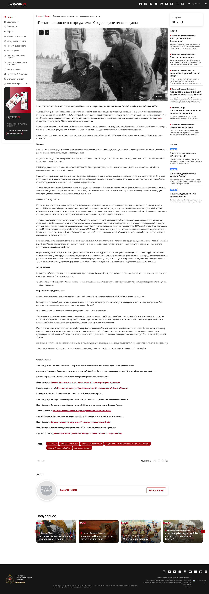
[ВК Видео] (156, 4)
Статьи (47, 16)
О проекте (188, 587)
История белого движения (92, 444)
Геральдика (52, 444)
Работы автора (156, 490)
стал (160, 118)
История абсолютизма (69, 444)
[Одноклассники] (171, 4)
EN (189, 4)
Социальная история (82, 448)
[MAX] (140, 4)
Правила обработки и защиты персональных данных (174, 577)
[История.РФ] (17, 4)
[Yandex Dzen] (177, 4)
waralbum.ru (187, 584)
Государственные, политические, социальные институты (127, 444)
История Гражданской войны (59, 448)
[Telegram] (145, 4)
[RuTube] (161, 4)
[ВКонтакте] (151, 4)
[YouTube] (166, 4)
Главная (39, 16)
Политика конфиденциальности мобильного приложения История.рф (168, 580)
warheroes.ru (186, 583)
